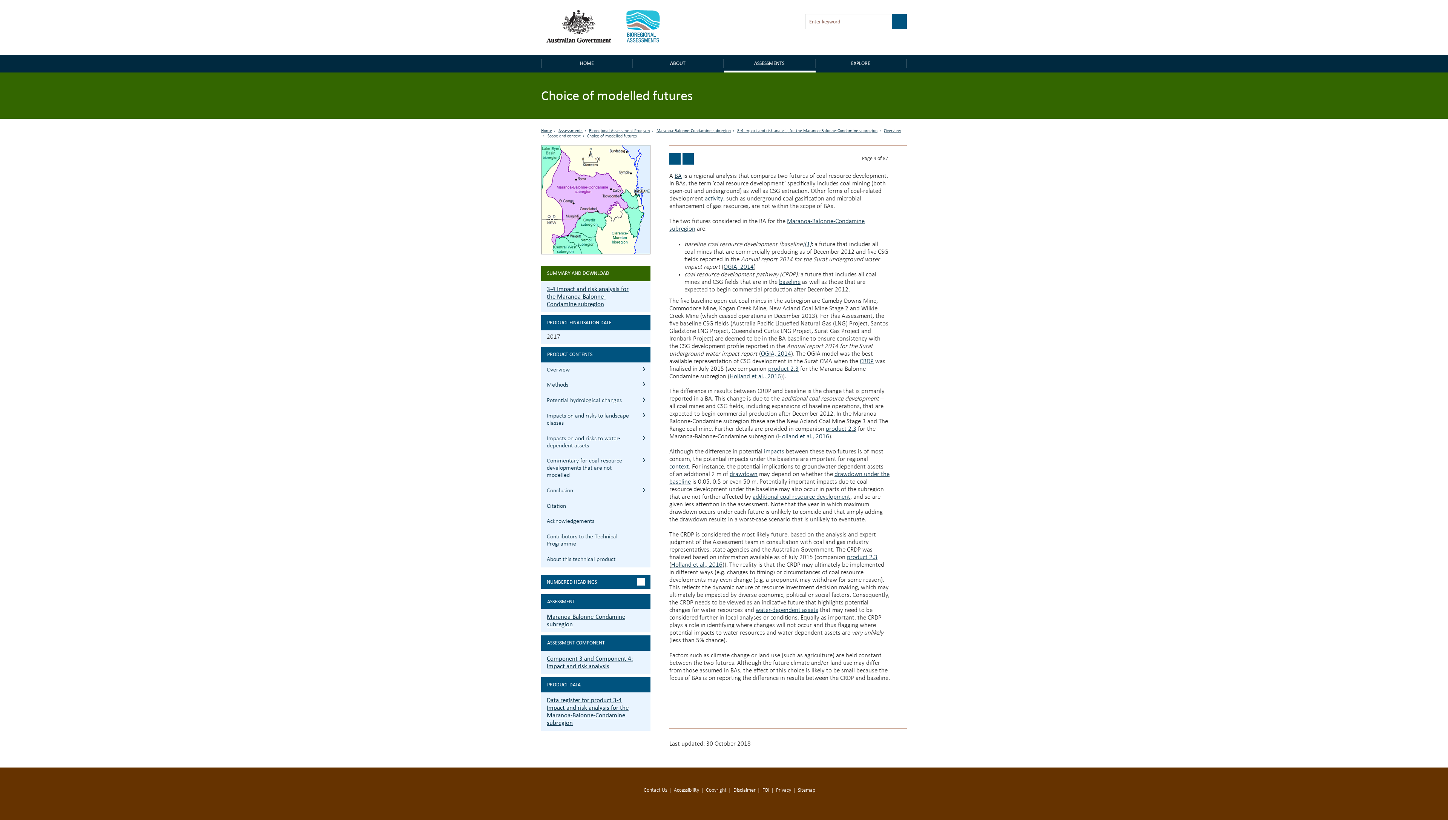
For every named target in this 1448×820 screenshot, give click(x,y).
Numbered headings (572, 582)
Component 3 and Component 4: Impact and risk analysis (590, 662)
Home (587, 63)
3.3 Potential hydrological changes (643, 399)
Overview (892, 131)
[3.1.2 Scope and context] (675, 159)
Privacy (783, 790)
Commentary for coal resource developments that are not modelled (584, 468)
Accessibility (686, 790)
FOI (765, 790)
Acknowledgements (570, 521)
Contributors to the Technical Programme (582, 540)
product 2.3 (783, 369)
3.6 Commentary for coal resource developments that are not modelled (643, 460)
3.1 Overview (643, 369)
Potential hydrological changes (584, 401)
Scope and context (564, 136)
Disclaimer (744, 790)
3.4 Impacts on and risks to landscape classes (643, 415)
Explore (860, 63)
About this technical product (581, 559)
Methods (557, 385)
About (678, 63)
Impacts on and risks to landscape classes (588, 419)
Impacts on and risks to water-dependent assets (583, 442)
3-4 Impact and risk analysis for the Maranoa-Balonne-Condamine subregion (807, 131)
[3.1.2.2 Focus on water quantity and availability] (688, 159)
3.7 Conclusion (643, 489)
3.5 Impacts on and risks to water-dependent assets (643, 437)
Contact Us (655, 790)
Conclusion (560, 491)
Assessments (769, 63)
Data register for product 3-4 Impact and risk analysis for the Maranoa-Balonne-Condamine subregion (588, 711)
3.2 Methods (643, 384)
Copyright (716, 790)
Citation (556, 506)
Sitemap (806, 790)
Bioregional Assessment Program (619, 131)
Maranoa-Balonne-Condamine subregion (694, 131)
